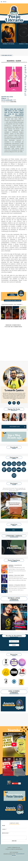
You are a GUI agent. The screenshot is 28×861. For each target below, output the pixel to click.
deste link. (13, 101)
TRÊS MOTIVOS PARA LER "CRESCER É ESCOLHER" (14, 503)
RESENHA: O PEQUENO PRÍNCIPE (17, 585)
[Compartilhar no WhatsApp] (16, 303)
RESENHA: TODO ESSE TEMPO (16, 575)
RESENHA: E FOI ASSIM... (9, 43)
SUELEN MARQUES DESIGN (18, 854)
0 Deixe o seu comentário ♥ (12, 298)
